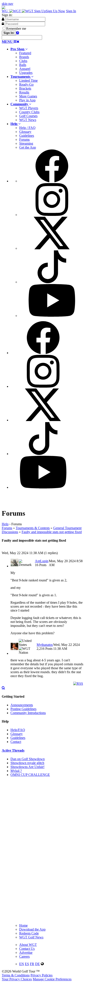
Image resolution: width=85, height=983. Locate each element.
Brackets (25, 88)
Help (5, 524)
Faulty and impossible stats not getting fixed (52, 532)
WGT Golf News (31, 937)
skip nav (7, 3)
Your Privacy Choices (17, 979)
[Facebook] (52, 181)
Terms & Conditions (16, 975)
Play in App (27, 100)
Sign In (71, 11)
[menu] (46, 233)
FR (32, 964)
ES (27, 964)
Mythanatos (45, 645)
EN (21, 964)
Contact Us (27, 948)
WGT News (27, 120)
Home (23, 925)
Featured (25, 53)
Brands (24, 57)
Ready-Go (26, 84)
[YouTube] (52, 315)
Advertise (25, 952)
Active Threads (13, 750)
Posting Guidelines (23, 709)
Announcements (21, 705)
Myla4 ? (16, 771)
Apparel (24, 69)
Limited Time (28, 80)
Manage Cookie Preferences (52, 979)
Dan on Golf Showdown (27, 759)
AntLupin (41, 561)
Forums (24, 139)
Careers (24, 956)
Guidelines (26, 135)
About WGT (28, 945)
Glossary (25, 131)
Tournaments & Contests (33, 528)
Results (24, 92)
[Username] (3, 19)
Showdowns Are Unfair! (27, 767)
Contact (15, 742)
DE (37, 964)
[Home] (18, 11)
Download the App (32, 929)
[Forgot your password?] (17, 32)
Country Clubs (29, 112)
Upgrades (25, 73)
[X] (52, 248)
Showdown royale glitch (27, 763)
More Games (28, 96)
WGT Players (28, 108)
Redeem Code (29, 933)
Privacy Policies (42, 975)
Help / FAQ (27, 128)
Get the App (27, 147)
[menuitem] (46, 61)
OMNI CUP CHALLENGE (30, 775)
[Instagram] (52, 215)
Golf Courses (28, 116)
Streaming (26, 143)
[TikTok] (52, 282)
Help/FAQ (17, 730)
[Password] (3, 23)
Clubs (23, 61)
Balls (22, 65)
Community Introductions (28, 713)
